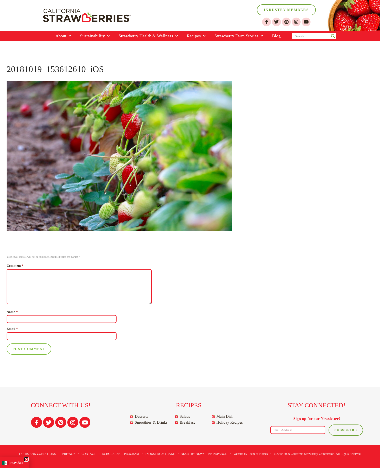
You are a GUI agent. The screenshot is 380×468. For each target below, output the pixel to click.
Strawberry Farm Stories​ (236, 35)
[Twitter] (276, 22)
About (60, 35)
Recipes (194, 35)
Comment (15, 265)
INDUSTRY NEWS (192, 453)
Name (12, 312)
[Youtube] (306, 22)
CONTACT (89, 453)
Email (12, 328)
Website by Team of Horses (251, 453)
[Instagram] (296, 22)
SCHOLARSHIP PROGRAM (120, 453)
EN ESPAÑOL (217, 453)
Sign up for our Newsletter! (316, 418)
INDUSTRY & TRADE (160, 453)
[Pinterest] (286, 22)
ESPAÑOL (17, 463)
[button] (26, 459)
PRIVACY (68, 453)
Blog (276, 35)
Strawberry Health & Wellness (146, 35)
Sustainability (92, 35)
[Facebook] (266, 22)
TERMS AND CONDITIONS (37, 453)
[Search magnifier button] (333, 36)
